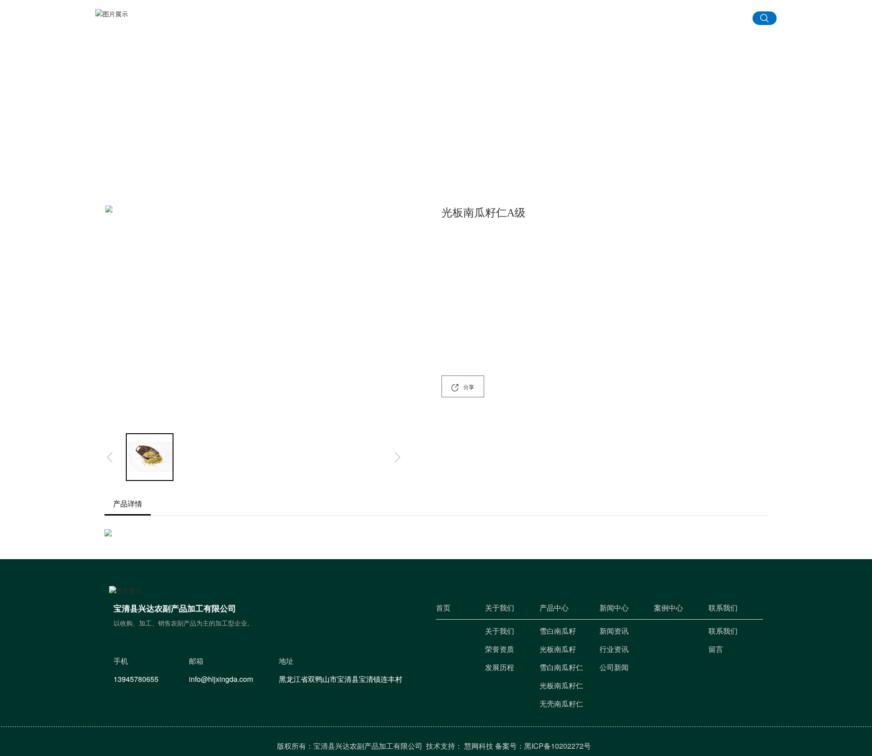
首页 (347, 20)
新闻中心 (517, 20)
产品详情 (127, 504)
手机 (272, 640)
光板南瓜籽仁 (678, 195)
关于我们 (461, 20)
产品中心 (396, 20)
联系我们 (639, 20)
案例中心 (583, 20)
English (702, 19)
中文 (730, 19)
